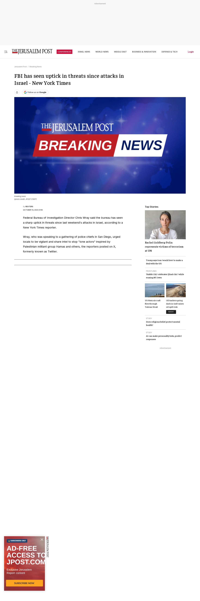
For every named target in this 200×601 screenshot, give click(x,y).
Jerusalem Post (20, 67)
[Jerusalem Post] (30, 52)
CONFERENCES (64, 52)
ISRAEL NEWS (84, 52)
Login (191, 51)
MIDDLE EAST (120, 52)
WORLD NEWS (102, 52)
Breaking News (36, 67)
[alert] (24, 569)
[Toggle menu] (5, 52)
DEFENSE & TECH (169, 52)
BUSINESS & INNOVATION (144, 52)
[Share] (17, 92)
